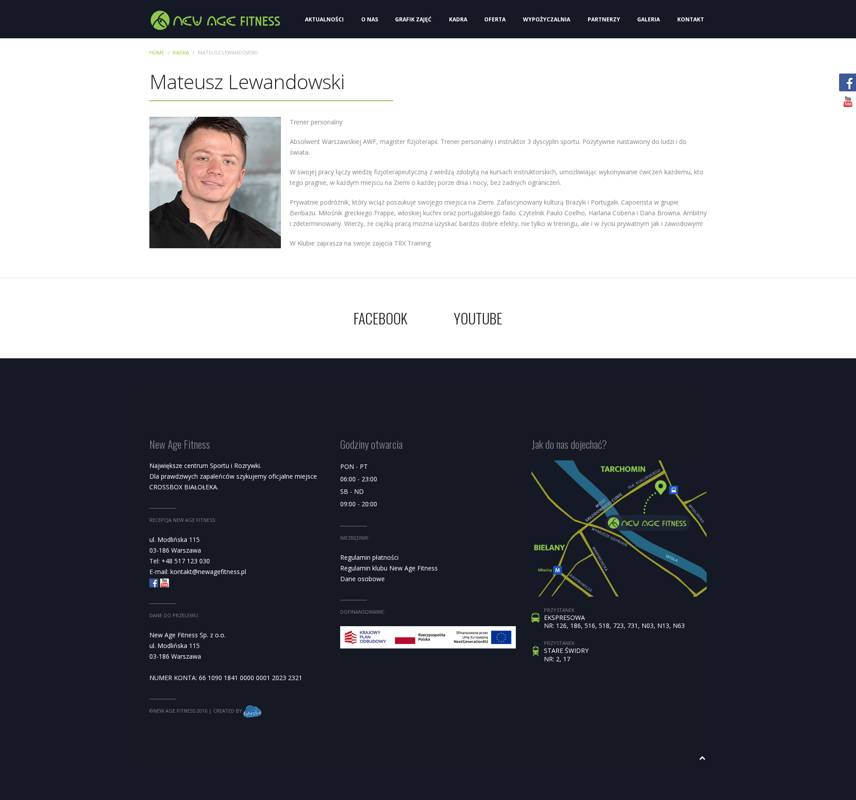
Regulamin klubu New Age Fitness (389, 568)
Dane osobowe (362, 578)
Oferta (495, 19)
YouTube (478, 318)
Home (156, 52)
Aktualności (324, 19)
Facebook (380, 318)
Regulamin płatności (369, 557)
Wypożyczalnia (546, 19)
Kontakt (690, 19)
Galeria (648, 19)
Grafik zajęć (413, 19)
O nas (369, 19)
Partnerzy (604, 19)
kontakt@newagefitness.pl (208, 571)
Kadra (458, 19)
